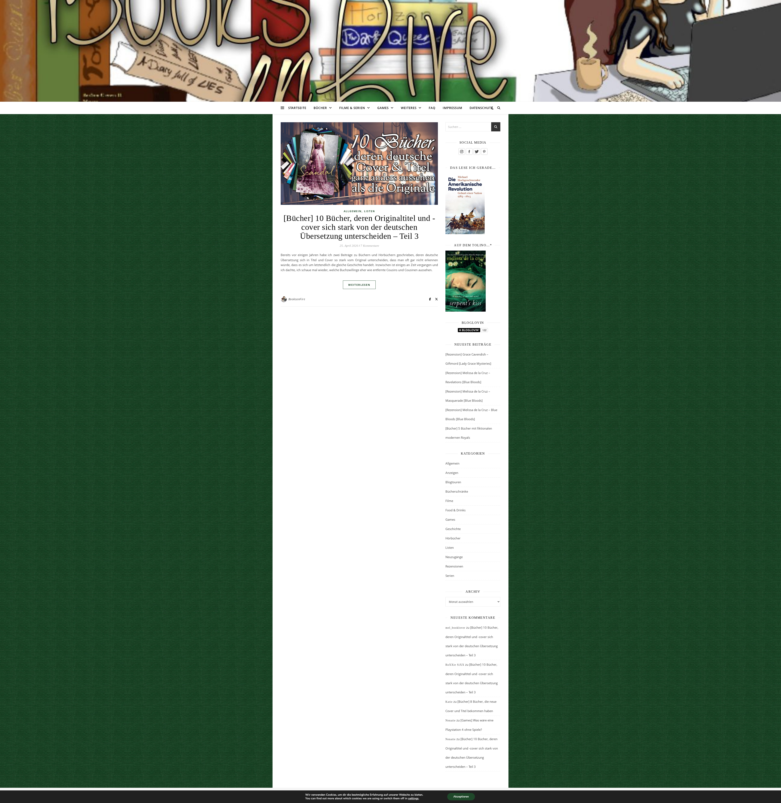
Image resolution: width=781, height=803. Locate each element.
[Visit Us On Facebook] (469, 151)
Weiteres (409, 108)
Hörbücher (452, 538)
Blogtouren (453, 482)
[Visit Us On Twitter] (476, 151)
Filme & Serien (352, 108)
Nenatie (450, 720)
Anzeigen (451, 473)
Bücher (320, 108)
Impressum (452, 108)
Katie (449, 701)
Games (383, 108)
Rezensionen (454, 566)
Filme (449, 501)
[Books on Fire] (390, 48)
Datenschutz (481, 108)
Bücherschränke (456, 491)
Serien (449, 576)
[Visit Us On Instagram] (461, 151)
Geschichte (453, 529)
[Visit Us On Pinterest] (484, 151)
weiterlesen (359, 285)
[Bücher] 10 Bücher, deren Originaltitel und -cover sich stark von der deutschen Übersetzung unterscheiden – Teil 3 (359, 227)
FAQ (432, 108)
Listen (369, 211)
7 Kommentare (370, 245)
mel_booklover (455, 627)
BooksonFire (296, 299)
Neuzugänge (454, 557)
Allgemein (353, 211)
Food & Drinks (455, 510)
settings (413, 798)
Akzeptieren (461, 797)
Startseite (297, 108)
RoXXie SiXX (454, 664)
